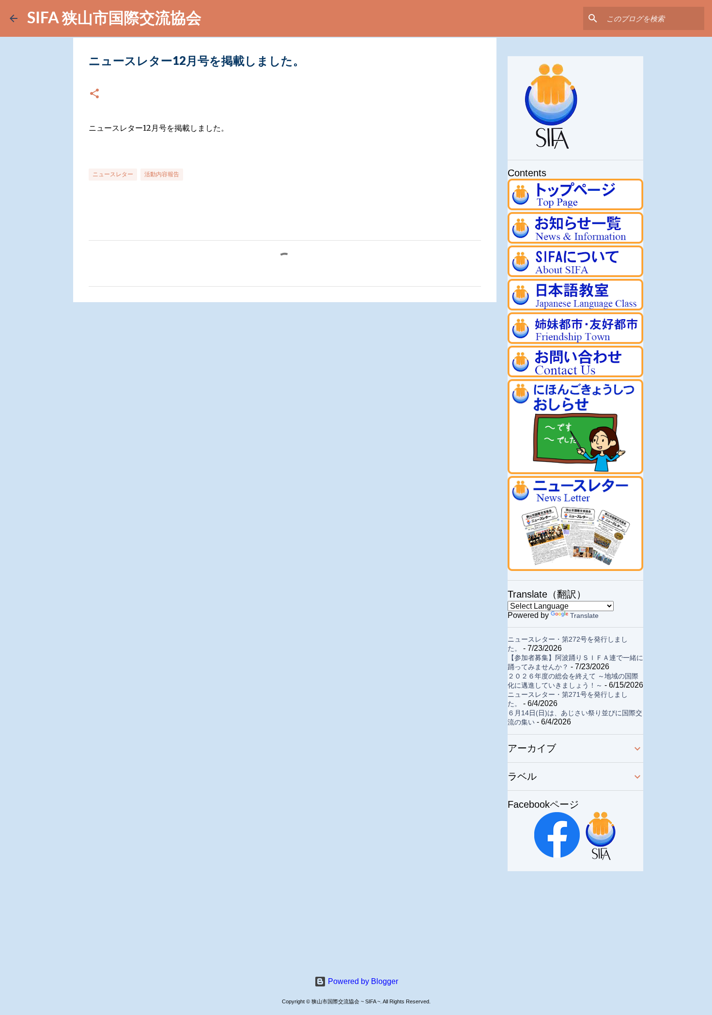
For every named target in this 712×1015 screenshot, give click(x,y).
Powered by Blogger (362, 981)
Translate (584, 615)
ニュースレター (113, 174)
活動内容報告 (161, 174)
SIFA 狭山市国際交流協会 (114, 17)
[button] (94, 94)
